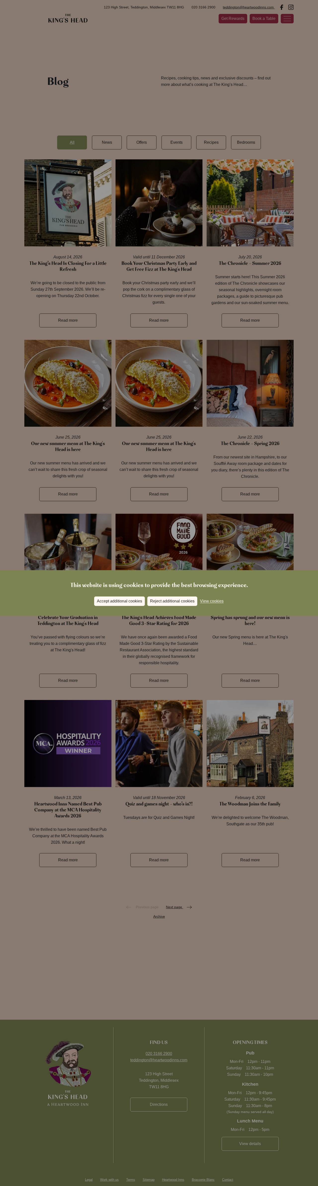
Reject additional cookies (172, 601)
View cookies (212, 601)
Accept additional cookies (119, 601)
